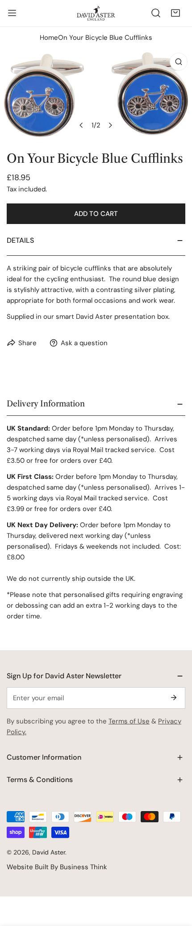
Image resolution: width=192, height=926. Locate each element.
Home (49, 37)
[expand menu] (12, 13)
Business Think (83, 867)
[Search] (156, 13)
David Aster (48, 852)
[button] (175, 13)
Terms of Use (129, 721)
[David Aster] (96, 13)
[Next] (110, 125)
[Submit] (173, 697)
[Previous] (82, 125)
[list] (96, 94)
